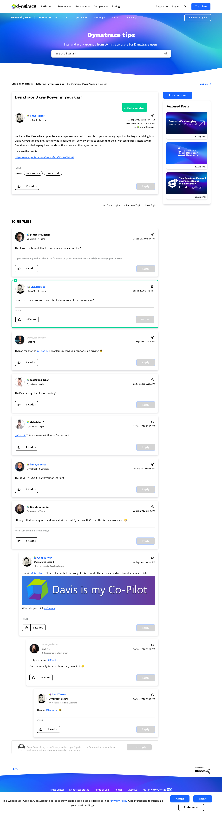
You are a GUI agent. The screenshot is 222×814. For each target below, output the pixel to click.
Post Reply (139, 747)
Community (131, 17)
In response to (50, 566)
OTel (66, 17)
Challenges (99, 17)
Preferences (191, 807)
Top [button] (17, 769)
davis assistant (33, 173)
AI (56, 17)
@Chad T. (42, 351)
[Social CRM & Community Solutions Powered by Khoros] (202, 770)
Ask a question (178, 95)
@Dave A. (49, 608)
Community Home (21, 17)
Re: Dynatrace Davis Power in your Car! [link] (87, 84)
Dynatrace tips (56, 84)
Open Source (81, 17)
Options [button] (204, 84)
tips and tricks (53, 173)
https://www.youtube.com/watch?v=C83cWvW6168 (44, 157)
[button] (179, 798)
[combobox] (111, 54)
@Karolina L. (38, 573)
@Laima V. (52, 710)
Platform (43, 17)
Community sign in (197, 17)
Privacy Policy (119, 800)
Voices (115, 17)
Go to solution (136, 108)
